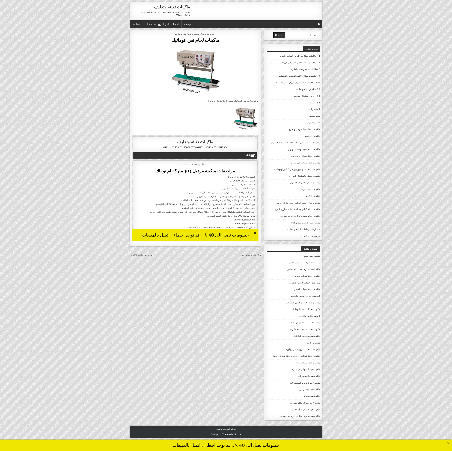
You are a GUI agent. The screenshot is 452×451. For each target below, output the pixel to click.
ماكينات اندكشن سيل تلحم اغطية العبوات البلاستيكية (295, 142)
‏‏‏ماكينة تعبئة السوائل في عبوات (305, 369)
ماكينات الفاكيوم (312, 136)
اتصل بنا (136, 24)
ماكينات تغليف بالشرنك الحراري (305, 182)
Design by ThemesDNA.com (226, 434)
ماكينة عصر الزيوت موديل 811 (305, 222)
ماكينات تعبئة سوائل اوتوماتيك (305, 156)
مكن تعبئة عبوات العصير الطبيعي (304, 282)
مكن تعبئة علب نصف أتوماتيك (306, 309)
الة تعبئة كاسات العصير (309, 316)
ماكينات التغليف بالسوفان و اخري (304, 129)
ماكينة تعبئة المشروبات (309, 376)
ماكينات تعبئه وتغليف (172, 6)
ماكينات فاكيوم (313, 196)
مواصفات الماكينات (310, 236)
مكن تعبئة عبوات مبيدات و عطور (304, 262)
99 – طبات (314, 102)
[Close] (448, 443)
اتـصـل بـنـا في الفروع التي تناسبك (162, 24)
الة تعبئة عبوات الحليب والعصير (305, 296)
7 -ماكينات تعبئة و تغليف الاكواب (305, 69)
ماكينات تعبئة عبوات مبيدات (307, 276)
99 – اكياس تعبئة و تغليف (308, 89)
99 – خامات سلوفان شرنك (307, 96)
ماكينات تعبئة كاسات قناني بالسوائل (303, 302)
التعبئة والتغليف (313, 109)
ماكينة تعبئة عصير (312, 256)
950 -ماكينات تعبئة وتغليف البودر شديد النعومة (298, 82)
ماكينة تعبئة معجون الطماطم (306, 336)
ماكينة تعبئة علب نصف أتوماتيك (305, 322)
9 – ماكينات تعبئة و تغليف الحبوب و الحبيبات (299, 75)
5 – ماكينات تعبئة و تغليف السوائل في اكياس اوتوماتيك (294, 62)
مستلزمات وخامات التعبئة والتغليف (303, 229)
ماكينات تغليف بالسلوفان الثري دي (303, 176)
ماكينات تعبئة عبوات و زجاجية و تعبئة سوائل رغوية (296, 356)
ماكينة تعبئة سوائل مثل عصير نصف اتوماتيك (299, 416)
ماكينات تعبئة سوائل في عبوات (305, 162)
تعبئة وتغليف (314, 116)
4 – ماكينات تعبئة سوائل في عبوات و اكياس (299, 56)
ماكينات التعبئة (313, 342)
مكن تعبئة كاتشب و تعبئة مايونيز (305, 329)
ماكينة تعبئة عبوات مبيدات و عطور (304, 269)
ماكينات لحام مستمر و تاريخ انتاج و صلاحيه (193, 33)
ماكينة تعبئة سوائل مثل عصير (306, 409)
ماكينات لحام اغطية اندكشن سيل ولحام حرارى (298, 202)
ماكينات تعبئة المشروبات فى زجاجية (303, 349)
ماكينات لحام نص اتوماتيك (195, 40)
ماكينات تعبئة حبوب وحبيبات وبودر (304, 149)
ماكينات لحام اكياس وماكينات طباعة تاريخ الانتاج (297, 209)
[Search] (319, 24)
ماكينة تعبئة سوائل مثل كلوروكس (304, 402)
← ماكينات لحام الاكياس (141, 255)
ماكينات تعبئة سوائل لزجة (308, 362)
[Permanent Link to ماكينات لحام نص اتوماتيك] (195, 70)
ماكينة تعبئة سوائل (311, 396)
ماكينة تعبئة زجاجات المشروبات (305, 382)
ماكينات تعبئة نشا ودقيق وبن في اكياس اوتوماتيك (297, 169)
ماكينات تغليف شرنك (310, 189)
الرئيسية (188, 24)
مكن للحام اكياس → (251, 255)
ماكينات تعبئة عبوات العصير (307, 289)
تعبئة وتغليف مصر (312, 122)
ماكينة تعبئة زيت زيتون (309, 389)
